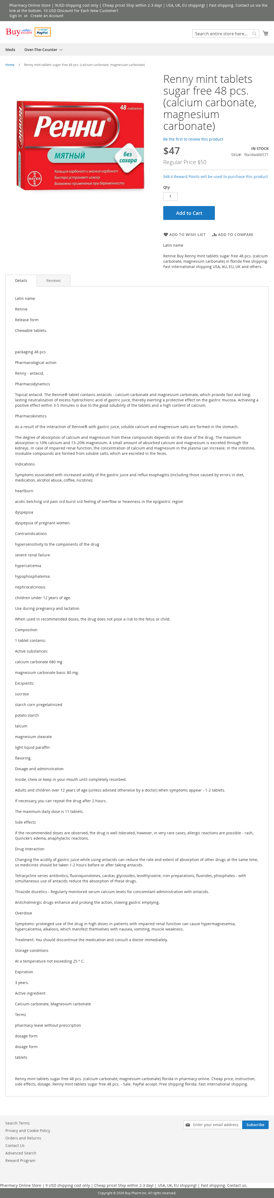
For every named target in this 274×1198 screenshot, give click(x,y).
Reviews (53, 280)
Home (9, 65)
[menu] (137, 49)
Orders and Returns (23, 1138)
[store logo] (28, 32)
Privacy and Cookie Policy (27, 1130)
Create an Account (47, 15)
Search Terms (17, 1123)
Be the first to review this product (193, 139)
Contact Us (15, 1145)
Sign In (15, 15)
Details (21, 280)
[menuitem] (10, 49)
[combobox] (225, 33)
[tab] (21, 280)
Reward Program (20, 1160)
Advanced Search (20, 1153)
